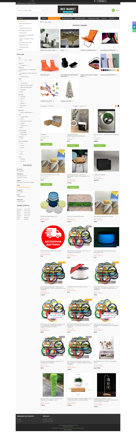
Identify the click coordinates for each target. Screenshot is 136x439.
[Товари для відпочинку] (89, 38)
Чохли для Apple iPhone (25, 42)
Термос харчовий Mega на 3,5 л (48, 216)
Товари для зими (23, 47)
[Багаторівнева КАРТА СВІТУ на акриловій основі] (106, 347)
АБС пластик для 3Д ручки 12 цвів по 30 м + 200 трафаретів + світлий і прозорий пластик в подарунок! (53, 288)
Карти (20, 26)
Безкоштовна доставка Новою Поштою (51, 251)
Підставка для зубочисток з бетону (50, 174)
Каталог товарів (53, 18)
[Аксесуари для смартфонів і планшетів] (69, 63)
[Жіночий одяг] (49, 63)
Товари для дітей (23, 44)
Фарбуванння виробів (99, 174)
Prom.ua (76, 425)
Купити (47, 144)
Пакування (43, 134)
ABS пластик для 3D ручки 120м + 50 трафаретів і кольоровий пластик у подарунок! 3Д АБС (106, 325)
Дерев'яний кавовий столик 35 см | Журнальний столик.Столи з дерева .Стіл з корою (78, 176)
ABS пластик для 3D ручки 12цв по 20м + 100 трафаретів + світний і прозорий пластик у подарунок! (79, 325)
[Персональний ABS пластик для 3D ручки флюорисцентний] (106, 237)
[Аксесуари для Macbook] (109, 38)
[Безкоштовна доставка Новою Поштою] (53, 237)
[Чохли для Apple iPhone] (109, 63)
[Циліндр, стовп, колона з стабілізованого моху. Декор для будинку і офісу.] (53, 385)
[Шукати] (42, 10)
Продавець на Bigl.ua (68, 426)
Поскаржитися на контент (65, 428)
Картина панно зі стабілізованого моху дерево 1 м (106, 135)
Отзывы (20, 49)
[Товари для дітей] (49, 89)
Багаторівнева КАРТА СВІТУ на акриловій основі (105, 362)
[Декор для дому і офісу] (49, 38)
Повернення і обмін (93, 18)
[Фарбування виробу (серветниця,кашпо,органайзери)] (79, 121)
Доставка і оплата (80, 18)
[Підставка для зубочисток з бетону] (53, 161)
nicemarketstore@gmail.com (24, 187)
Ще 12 (21, 107)
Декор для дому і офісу (25, 23)
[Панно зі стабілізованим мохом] (79, 203)
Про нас (104, 18)
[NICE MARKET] (68, 9)
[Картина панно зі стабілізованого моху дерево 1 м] (106, 121)
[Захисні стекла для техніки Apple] (89, 63)
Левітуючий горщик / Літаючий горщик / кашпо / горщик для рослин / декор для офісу (79, 399)
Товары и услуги (22, 21)
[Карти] (69, 38)
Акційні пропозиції (67, 18)
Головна (44, 18)
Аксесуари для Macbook (25, 30)
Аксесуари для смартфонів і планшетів (26, 35)
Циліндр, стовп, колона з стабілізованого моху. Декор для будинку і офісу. (51, 399)
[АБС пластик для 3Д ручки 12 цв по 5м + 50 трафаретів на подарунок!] (79, 237)
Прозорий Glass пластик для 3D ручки (77, 286)
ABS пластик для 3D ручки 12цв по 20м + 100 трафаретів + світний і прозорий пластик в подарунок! (106, 288)
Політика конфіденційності (78, 428)
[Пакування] (53, 121)
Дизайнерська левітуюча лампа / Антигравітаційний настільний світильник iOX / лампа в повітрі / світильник (106, 400)
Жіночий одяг (22, 32)
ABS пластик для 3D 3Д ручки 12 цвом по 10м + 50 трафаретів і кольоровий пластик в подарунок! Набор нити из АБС (52, 325)
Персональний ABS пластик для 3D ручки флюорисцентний (105, 251)
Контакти (111, 18)
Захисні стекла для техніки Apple (26, 39)
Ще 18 (21, 127)
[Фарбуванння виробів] (106, 161)
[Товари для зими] (69, 89)
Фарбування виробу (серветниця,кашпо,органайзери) (76, 135)
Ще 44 (21, 91)
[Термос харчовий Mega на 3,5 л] (53, 203)
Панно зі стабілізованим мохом (75, 216)
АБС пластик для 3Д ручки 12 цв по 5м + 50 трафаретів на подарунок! (78, 251)
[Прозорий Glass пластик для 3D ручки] (79, 273)
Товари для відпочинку (25, 28)
